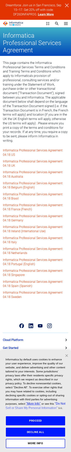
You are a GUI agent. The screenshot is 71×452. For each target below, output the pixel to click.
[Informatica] (13, 23)
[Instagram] (49, 325)
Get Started (10, 348)
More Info (35, 443)
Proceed (35, 420)
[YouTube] (40, 325)
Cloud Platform (13, 340)
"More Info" (33, 403)
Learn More (46, 14)
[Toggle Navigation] (66, 23)
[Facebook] (21, 325)
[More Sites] (47, 23)
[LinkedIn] (31, 325)
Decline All (35, 432)
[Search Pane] (57, 23)
